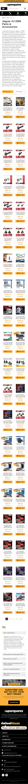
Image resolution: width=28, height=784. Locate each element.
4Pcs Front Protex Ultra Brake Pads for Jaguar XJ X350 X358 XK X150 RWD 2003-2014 (20, 605)
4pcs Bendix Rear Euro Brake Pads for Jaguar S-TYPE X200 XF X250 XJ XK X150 (20, 474)
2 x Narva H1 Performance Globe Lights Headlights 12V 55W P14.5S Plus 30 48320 (7, 266)
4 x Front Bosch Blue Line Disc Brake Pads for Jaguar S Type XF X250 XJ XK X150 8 (20, 448)
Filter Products (6, 91)
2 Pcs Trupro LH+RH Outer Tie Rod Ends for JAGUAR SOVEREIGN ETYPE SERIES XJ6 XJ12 (7, 214)
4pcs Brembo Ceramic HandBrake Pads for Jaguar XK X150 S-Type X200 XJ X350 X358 (7, 527)
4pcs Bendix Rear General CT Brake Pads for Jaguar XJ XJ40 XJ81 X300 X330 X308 (20, 501)
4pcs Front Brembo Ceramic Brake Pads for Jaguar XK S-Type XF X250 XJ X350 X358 (8, 553)
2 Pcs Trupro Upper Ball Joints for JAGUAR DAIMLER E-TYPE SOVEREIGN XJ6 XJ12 (20, 240)
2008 (14, 17)
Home (3, 17)
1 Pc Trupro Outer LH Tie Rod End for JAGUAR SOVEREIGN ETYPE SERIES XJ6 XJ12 (20, 135)
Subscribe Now (14, 702)
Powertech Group (14, 781)
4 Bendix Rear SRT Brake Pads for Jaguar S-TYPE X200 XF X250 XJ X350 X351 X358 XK (20, 344)
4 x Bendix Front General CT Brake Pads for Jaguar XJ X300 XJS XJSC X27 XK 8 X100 (7, 448)
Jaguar (7, 17)
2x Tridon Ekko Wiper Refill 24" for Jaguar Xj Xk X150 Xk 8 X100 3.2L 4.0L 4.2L (7, 343)
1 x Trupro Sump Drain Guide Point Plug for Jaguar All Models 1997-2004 (20, 187)
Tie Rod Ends (6, 77)
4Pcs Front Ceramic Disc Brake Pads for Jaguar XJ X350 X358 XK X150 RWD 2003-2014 (20, 579)
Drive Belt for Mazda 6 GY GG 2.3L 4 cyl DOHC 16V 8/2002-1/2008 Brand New (7, 109)
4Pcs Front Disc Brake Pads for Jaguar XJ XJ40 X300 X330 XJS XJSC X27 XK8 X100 (7, 605)
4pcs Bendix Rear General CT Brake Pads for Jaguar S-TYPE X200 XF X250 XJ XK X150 (7, 501)
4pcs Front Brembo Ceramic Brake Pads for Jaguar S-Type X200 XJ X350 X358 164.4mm (20, 527)
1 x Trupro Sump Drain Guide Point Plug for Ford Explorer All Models (7, 187)
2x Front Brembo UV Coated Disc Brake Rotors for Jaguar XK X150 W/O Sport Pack (7, 318)
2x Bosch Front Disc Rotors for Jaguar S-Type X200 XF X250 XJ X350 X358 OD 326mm (7, 292)
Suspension (18, 52)
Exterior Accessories (8, 55)
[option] (14, 1)
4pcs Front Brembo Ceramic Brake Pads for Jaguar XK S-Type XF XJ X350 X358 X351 (20, 553)
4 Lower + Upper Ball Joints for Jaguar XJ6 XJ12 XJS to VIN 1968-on (7, 369)
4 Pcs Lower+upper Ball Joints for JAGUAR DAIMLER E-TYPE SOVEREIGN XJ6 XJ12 (7, 396)
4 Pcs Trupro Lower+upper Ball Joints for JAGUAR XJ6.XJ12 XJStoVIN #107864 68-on (20, 422)
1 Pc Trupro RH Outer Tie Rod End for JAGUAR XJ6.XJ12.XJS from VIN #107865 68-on (20, 162)
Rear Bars (17, 74)
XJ (10, 17)
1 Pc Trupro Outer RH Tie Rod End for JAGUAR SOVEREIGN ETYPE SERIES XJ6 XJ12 (7, 162)
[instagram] (6, 775)
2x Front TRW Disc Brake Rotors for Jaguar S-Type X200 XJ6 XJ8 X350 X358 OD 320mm (20, 318)
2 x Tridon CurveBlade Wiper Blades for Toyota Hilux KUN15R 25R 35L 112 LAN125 (20, 266)
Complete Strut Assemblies (10, 76)
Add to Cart (8, 116)
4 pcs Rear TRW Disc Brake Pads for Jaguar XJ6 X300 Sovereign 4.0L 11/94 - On (20, 396)
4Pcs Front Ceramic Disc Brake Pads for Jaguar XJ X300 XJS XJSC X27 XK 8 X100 (7, 579)
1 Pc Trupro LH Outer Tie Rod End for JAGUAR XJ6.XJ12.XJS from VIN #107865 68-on (7, 135)
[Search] (25, 8)
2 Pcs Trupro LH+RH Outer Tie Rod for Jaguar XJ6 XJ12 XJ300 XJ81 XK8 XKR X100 (20, 214)
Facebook (10, 1)
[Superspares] (13, 4)
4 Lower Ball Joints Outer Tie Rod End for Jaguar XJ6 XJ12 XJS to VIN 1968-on (20, 370)
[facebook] (3, 775)
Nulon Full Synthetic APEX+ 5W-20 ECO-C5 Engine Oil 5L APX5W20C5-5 (20, 109)
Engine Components (8, 52)
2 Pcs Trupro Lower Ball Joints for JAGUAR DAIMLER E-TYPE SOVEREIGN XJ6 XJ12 (7, 240)
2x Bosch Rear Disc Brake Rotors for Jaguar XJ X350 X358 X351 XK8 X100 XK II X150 (20, 292)
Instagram (16, 1)
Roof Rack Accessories (12, 54)
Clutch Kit (21, 76)
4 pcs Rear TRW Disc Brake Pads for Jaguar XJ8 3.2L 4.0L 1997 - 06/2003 (7, 422)
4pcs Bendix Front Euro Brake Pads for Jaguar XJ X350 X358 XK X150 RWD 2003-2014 (7, 474)
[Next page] (21, 619)
